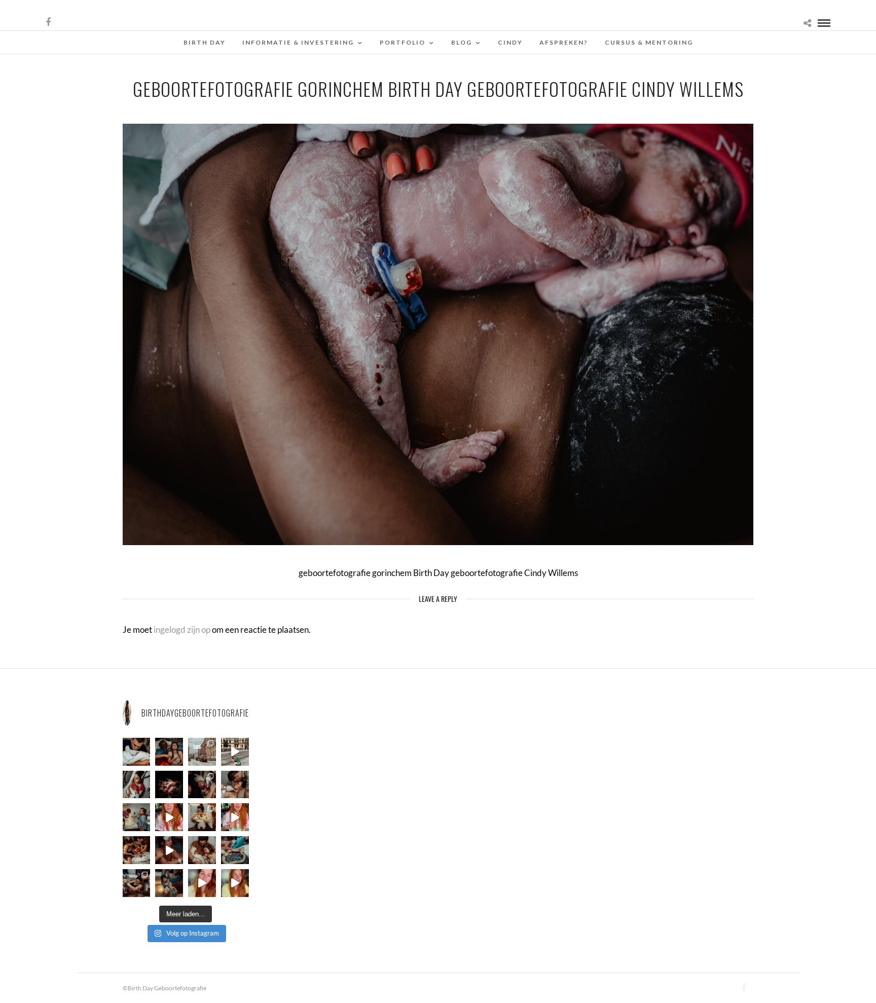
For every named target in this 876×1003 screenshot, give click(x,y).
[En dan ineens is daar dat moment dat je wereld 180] (137, 752)
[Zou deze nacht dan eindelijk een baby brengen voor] (235, 883)
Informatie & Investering (298, 42)
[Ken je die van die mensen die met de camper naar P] (202, 752)
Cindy (510, 42)
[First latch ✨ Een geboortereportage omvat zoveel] (137, 785)
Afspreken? (563, 42)
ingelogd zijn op (182, 629)
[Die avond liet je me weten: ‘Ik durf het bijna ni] (169, 752)
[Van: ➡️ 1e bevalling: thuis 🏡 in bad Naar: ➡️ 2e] (169, 850)
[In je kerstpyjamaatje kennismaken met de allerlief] (202, 785)
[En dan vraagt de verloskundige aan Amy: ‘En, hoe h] (202, 883)
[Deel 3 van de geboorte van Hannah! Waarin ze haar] (169, 817)
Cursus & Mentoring (649, 42)
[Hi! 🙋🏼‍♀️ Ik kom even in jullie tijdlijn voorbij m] (169, 883)
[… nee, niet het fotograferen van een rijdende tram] (235, 752)
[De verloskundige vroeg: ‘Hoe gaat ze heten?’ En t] (235, 817)
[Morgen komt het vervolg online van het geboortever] (137, 850)
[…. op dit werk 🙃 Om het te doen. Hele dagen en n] (202, 817)
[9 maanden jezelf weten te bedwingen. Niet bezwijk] (137, 883)
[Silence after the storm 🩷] (235, 785)
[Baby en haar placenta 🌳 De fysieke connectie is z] (235, 850)
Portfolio (402, 42)
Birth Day (205, 42)
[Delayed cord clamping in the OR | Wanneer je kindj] (169, 785)
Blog (461, 42)
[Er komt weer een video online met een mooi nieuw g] (202, 850)
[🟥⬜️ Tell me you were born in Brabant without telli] (137, 817)
